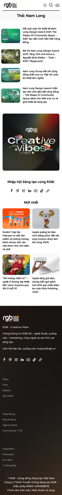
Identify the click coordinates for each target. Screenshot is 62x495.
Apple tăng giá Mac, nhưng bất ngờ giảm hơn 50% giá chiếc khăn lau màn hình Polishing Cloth (45, 285)
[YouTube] (35, 191)
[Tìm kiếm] (51, 5)
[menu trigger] (57, 5)
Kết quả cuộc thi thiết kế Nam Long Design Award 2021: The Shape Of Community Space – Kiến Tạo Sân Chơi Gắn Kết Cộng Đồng (41, 35)
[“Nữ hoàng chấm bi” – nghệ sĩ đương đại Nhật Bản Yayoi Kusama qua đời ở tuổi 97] (16, 265)
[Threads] (47, 191)
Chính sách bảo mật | (19, 490)
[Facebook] (11, 191)
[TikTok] (41, 191)
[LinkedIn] (29, 191)
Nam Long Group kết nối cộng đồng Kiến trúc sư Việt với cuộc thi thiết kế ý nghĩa (40, 75)
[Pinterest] (17, 191)
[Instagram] (23, 191)
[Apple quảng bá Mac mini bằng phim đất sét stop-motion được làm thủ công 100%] (45, 218)
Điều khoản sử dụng (43, 490)
